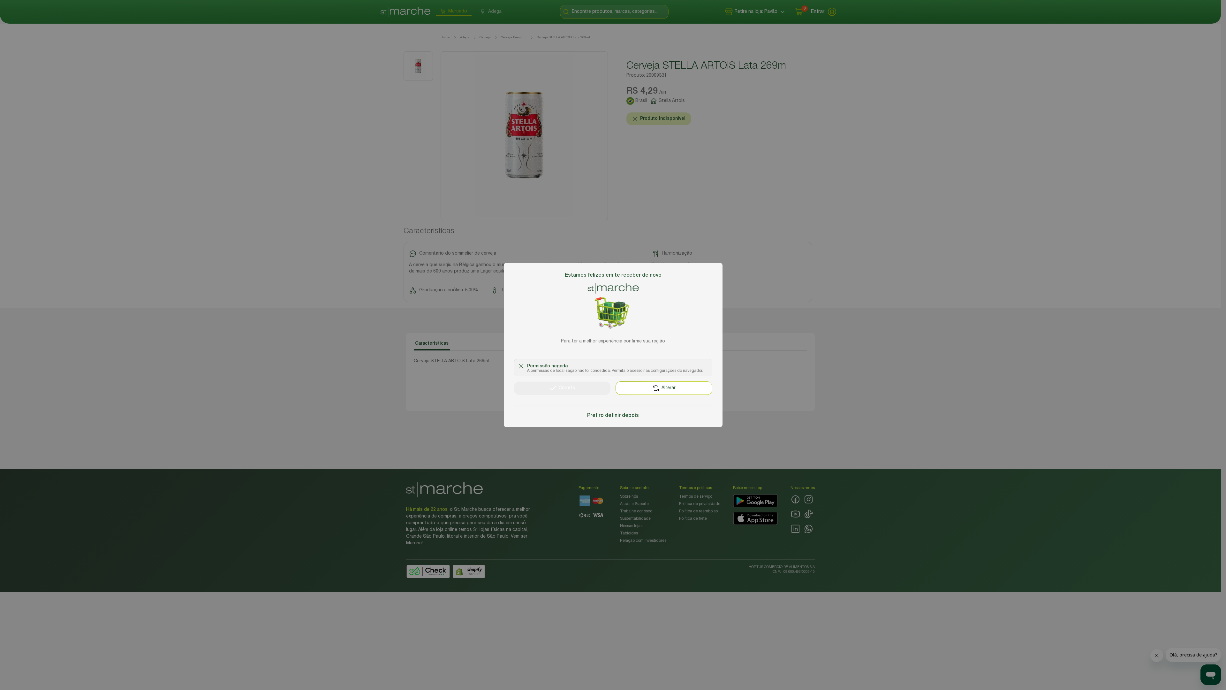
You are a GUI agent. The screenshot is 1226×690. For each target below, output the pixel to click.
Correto (567, 388)
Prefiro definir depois (613, 415)
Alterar (669, 388)
